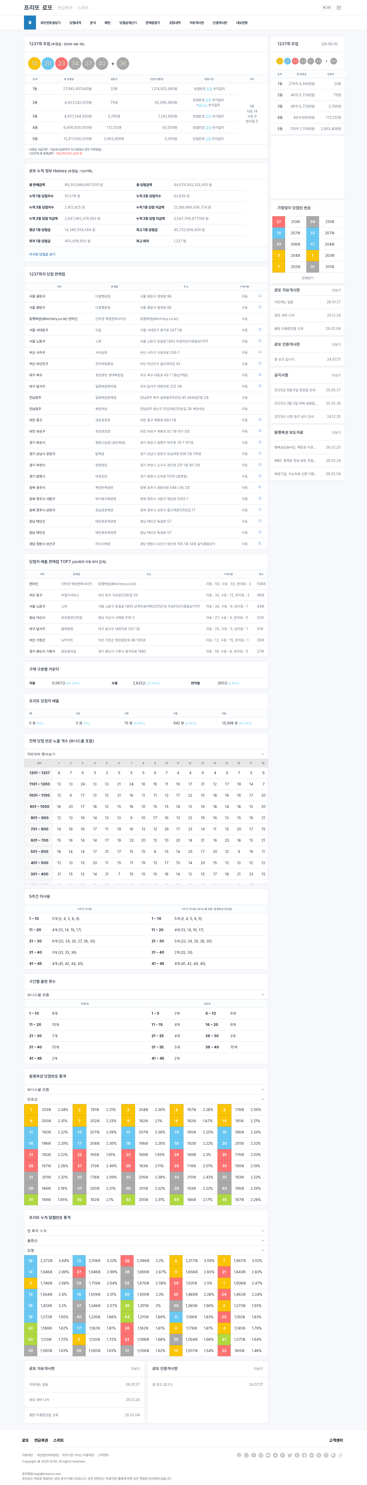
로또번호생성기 (50, 23)
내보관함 (242, 23)
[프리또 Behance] (311, 1455)
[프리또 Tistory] (326, 1455)
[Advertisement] (307, 167)
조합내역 (175, 23)
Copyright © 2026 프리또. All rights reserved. (54, 1461)
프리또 (32, 7)
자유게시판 (196, 23)
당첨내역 (75, 23)
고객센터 (336, 1440)
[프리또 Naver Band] (318, 1455)
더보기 (135, 1369)
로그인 (327, 7)
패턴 (107, 23)
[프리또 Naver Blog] (239, 1455)
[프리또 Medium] (268, 1455)
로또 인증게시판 (165, 1368)
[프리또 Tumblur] (297, 1455)
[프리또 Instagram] (260, 1455)
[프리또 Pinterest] (282, 1455)
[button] (339, 8)
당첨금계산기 (128, 23)
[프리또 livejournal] (333, 1455)
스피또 (83, 7)
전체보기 (308, 278)
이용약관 (27, 1455)
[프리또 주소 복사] (340, 1455)
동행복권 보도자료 (288, 432)
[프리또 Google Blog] (246, 1455)
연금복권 (65, 7)
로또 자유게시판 (42, 1368)
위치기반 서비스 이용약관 (78, 1455)
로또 (47, 7)
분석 (93, 23)
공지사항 (281, 375)
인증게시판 (220, 23)
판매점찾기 (153, 23)
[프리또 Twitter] (289, 1455)
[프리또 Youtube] (253, 1455)
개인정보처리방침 (48, 1455)
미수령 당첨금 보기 (42, 254)
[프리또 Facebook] (304, 1455)
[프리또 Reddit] (275, 1455)
